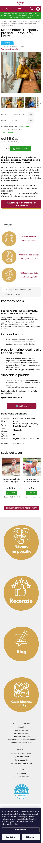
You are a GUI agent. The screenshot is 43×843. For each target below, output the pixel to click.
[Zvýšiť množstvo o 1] (9, 147)
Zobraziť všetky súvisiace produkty (21, 508)
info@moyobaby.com (23, 753)
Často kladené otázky (21, 733)
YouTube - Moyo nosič (23, 763)
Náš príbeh (21, 773)
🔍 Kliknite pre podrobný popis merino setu (21, 204)
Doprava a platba (21, 730)
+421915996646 (23, 756)
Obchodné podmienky (21, 736)
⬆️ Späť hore (21, 406)
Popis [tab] (5, 289)
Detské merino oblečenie (24, 418)
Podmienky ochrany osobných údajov (22, 740)
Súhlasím (30, 837)
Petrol (12, 497)
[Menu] (38, 9)
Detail (12, 493)
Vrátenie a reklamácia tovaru (21, 743)
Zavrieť (16, 216)
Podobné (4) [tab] (25, 289)
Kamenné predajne (21, 776)
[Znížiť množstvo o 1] (9, 150)
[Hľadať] (2, 9)
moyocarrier (23, 760)
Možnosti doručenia (14, 129)
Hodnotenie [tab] (7, 294)
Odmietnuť (10, 837)
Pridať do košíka (22, 148)
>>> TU (14, 824)
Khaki (6, 497)
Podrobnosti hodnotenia (10, 49)
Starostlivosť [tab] (14, 289)
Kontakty (21, 727)
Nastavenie (20, 829)
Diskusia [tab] (17, 294)
